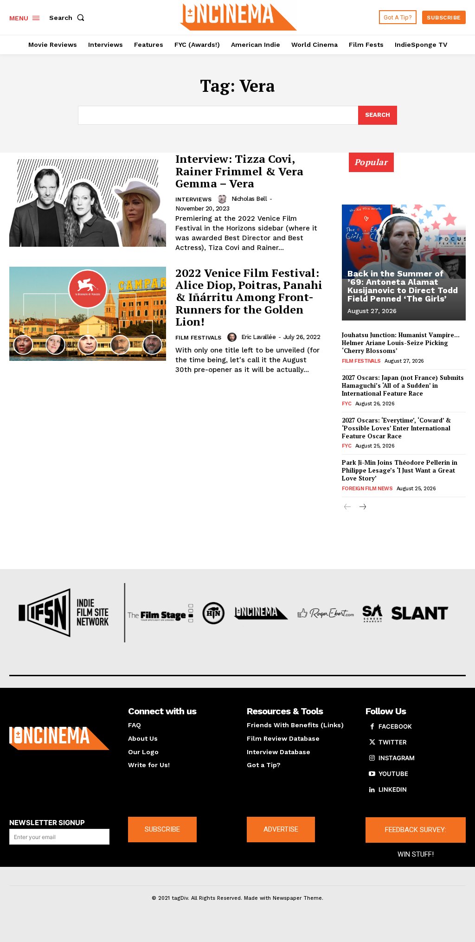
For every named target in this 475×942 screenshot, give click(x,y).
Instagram (397, 758)
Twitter (392, 742)
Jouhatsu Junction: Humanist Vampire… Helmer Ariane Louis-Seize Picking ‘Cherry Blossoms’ (401, 343)
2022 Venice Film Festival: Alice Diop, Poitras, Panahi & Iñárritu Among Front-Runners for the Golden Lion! (248, 297)
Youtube (393, 773)
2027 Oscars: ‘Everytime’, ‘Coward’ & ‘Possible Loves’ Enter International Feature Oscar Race (396, 428)
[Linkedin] (372, 789)
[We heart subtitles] (238, 16)
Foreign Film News (367, 489)
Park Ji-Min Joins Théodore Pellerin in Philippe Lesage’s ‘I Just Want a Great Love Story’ (399, 470)
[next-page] (362, 507)
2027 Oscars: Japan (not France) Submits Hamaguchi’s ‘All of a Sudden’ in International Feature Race (403, 385)
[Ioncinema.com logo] (59, 738)
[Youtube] (372, 774)
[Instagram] (372, 758)
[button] (68, 17)
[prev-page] (347, 507)
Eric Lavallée (258, 336)
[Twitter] (372, 742)
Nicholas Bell (249, 198)
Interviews (193, 199)
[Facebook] (372, 726)
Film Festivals (198, 337)
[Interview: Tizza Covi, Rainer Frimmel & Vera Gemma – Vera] (87, 200)
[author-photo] (224, 199)
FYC (347, 404)
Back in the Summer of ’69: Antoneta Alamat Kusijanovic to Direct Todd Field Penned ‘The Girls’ (402, 286)
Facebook (395, 726)
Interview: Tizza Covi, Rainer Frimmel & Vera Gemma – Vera (239, 171)
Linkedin (393, 789)
